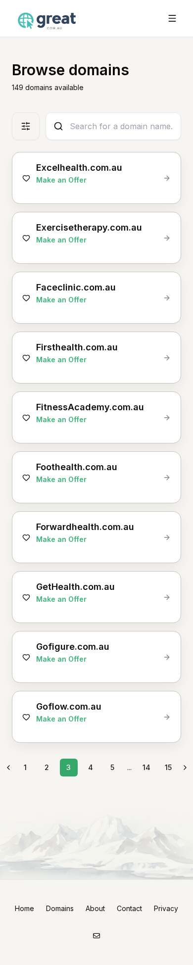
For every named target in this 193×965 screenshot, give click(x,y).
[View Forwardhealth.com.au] (167, 537)
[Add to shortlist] (26, 178)
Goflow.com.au (68, 706)
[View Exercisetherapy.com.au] (167, 238)
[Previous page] (8, 767)
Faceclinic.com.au (76, 287)
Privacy (166, 908)
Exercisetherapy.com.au (89, 227)
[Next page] (185, 767)
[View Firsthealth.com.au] (167, 358)
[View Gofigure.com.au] (167, 657)
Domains (60, 908)
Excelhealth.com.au (79, 167)
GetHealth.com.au (75, 586)
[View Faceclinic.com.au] (167, 298)
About (95, 908)
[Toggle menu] (172, 18)
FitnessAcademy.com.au (90, 407)
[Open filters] (26, 126)
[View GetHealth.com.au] (167, 597)
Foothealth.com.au (76, 467)
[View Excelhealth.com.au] (167, 178)
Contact (129, 908)
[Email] (96, 935)
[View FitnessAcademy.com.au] (167, 418)
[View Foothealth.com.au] (167, 478)
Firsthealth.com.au (77, 347)
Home (24, 908)
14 (146, 767)
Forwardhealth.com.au (85, 527)
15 (168, 767)
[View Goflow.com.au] (167, 717)
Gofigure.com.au (72, 646)
